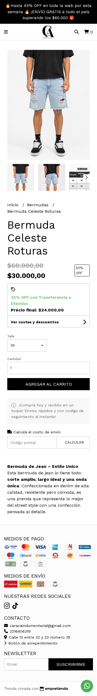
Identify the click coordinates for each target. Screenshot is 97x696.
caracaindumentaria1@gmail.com (39, 625)
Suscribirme (71, 664)
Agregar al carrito (48, 384)
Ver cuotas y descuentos (35, 322)
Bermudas (38, 204)
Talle (10, 336)
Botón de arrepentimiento (32, 643)
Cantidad (14, 359)
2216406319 (19, 631)
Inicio (13, 204)
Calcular (74, 442)
